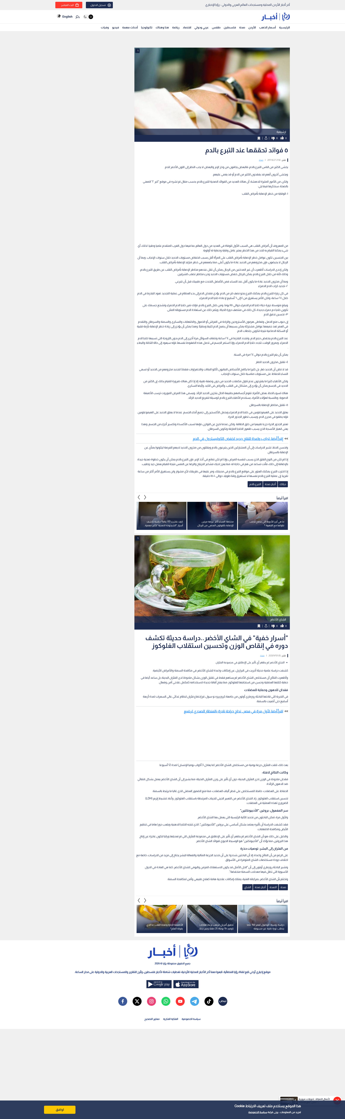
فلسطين (230, 27)
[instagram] (151, 1001)
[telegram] (194, 1001)
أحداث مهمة (130, 27)
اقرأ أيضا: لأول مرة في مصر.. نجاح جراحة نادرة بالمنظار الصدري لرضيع (233, 711)
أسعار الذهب (267, 27)
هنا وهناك (162, 27)
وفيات (105, 27)
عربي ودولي (201, 27)
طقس (216, 27)
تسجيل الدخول (98, 5)
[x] (137, 1001)
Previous (145, 497)
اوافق (60, 1109)
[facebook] (122, 1001)
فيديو (115, 27)
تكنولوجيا (146, 27)
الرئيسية (284, 27)
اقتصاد (187, 27)
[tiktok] (208, 1001)
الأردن (252, 27)
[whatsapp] (165, 1001)
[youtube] (180, 1001)
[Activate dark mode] (88, 17)
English (67, 16)
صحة (242, 27)
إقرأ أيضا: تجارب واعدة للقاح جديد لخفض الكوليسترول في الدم (238, 439)
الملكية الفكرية (170, 1018)
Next (138, 497)
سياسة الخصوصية (257, 1112)
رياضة (176, 27)
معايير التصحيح (152, 1018)
